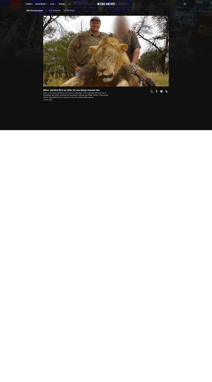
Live (52, 4)
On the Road (69, 10)
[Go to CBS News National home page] (106, 4)
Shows (62, 4)
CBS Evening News (34, 10)
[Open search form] (185, 4)
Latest (29, 4)
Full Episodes (55, 10)
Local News (40, 4)
